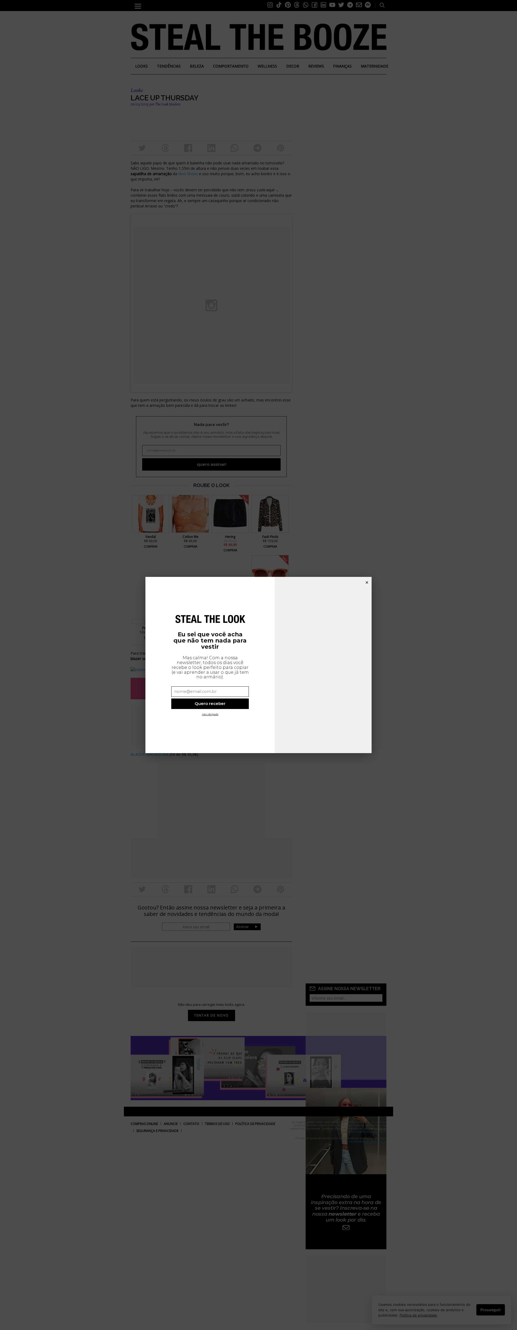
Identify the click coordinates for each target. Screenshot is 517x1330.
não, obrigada (210, 714)
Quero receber (210, 703)
